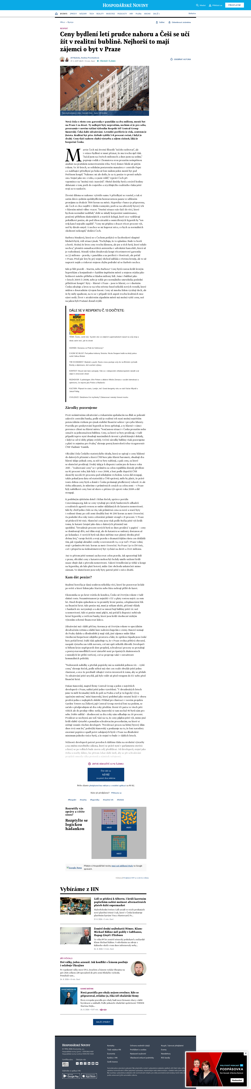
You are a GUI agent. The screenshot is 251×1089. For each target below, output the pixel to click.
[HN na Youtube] (97, 1063)
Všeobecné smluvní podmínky (142, 1058)
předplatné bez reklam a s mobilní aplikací (107, 785)
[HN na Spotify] (93, 1063)
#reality (83, 800)
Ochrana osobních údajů (140, 1046)
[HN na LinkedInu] (89, 1063)
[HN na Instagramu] (85, 1063)
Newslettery (166, 1054)
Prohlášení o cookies (138, 1050)
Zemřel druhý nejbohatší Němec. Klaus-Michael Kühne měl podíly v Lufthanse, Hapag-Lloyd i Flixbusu (118, 932)
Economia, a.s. (78, 1049)
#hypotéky (94, 800)
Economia (111, 1054)
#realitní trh (108, 800)
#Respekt (72, 800)
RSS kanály (165, 1058)
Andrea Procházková (90, 58)
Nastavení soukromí (138, 1054)
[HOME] (56, 13)
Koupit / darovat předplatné (172, 1046)
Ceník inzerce (112, 1062)
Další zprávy (103, 1022)
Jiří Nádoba (75, 58)
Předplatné (234, 5)
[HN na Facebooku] (81, 1063)
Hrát (109, 827)
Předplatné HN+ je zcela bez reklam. (136, 878)
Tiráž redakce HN (114, 1050)
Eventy (164, 1050)
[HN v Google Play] (71, 1076)
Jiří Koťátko (103, 113)
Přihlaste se (116, 793)
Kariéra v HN (112, 1058)
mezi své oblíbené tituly (122, 866)
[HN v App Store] (89, 1076)
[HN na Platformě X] (77, 1063)
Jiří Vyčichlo (66, 958)
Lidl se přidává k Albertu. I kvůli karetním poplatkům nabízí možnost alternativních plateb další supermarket (120, 902)
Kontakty (110, 1046)
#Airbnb (120, 800)
